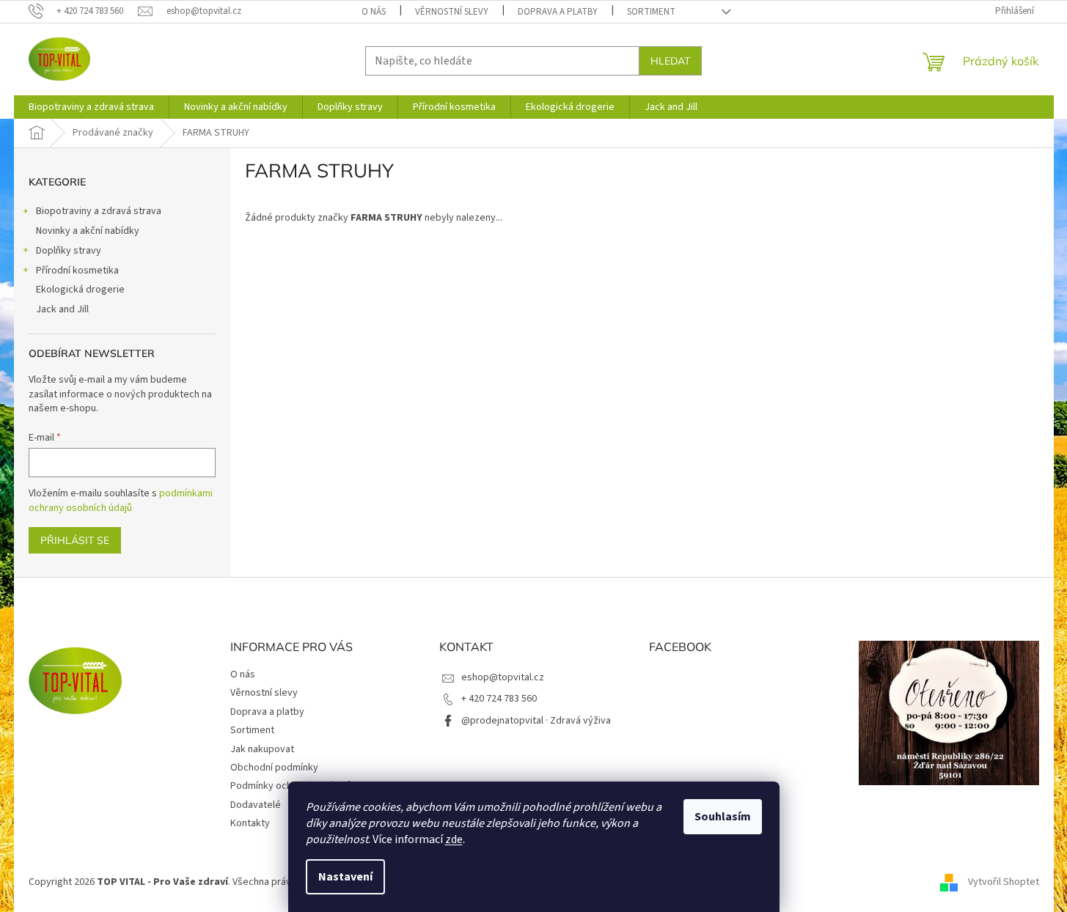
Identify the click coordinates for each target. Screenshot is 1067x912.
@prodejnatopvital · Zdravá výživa (536, 720)
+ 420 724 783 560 (499, 698)
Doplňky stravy (68, 250)
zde (454, 839)
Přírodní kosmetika (77, 270)
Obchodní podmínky (274, 767)
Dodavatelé (255, 805)
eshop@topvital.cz (502, 677)
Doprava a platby (558, 11)
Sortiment (651, 11)
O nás (374, 11)
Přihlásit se (74, 540)
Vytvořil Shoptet (1003, 882)
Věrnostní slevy (451, 11)
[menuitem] (91, 107)
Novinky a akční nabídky (87, 231)
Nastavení (345, 877)
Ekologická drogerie (80, 289)
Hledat (670, 60)
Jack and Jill (62, 309)
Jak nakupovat (262, 749)
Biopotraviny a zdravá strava (98, 211)
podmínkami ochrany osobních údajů (121, 500)
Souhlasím (722, 817)
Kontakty (250, 823)
